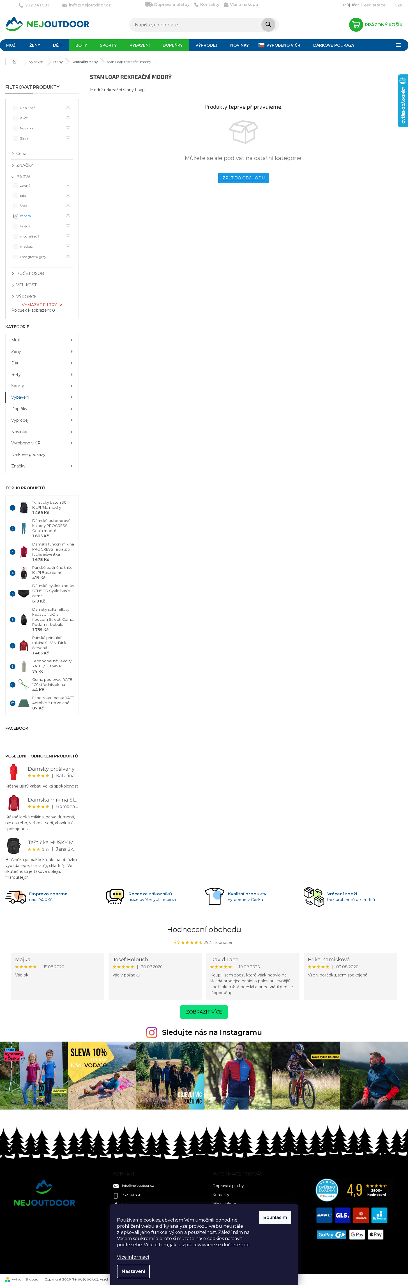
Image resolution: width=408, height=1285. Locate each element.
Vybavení (20, 397)
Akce (44, 117)
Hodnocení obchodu (204, 929)
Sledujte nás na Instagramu (212, 1032)
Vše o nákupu (244, 4)
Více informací (133, 1257)
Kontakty (209, 4)
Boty (16, 374)
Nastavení (133, 1271)
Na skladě (44, 107)
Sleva (44, 138)
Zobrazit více (204, 1012)
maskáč (44, 246)
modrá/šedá (44, 236)
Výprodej (20, 420)
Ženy (16, 351)
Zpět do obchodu (244, 178)
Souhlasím (275, 1217)
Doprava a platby (172, 4)
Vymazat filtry (39, 304)
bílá (44, 195)
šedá (44, 205)
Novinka (44, 127)
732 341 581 (131, 1195)
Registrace (374, 5)
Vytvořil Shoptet (25, 1279)
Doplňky (19, 408)
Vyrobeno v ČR (26, 443)
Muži (15, 340)
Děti (15, 363)
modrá (44, 215)
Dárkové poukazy (28, 454)
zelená (44, 185)
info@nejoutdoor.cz (138, 1185)
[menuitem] (35, 45)
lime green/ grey (44, 256)
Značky (18, 466)
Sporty (17, 385)
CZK (399, 5)
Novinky (19, 431)
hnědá (44, 225)
